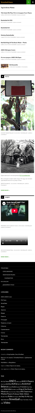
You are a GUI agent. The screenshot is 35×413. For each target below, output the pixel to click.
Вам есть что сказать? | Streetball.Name (12, 357)
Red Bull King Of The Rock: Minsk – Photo (14, 42)
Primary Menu (33, 2)
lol (32, 389)
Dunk (10, 387)
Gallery (2, 15)
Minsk (3, 391)
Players (10, 394)
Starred (6, 399)
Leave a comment (21, 15)
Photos (4, 394)
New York (11, 391)
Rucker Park (4, 396)
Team (21, 399)
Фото (7, 76)
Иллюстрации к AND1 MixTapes (11, 57)
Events (18, 387)
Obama (18, 391)
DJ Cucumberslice (25, 175)
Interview (8, 389)
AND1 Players (27, 381)
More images (5, 190)
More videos (5, 256)
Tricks (30, 399)
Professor (16, 394)
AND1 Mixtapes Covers (8, 50)
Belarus (4, 386)
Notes (14, 391)
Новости (3, 316)
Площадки (4, 319)
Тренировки (4, 268)
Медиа (3, 313)
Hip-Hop (29, 387)
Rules (10, 396)
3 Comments (24, 67)
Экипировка (4, 342)
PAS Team (3, 300)
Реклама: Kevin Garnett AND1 (9, 225)
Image (2, 37)
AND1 (12, 380)
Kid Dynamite (13, 65)
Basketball (26, 384)
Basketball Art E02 (6, 20)
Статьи (3, 332)
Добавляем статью (8, 285)
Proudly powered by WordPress (8, 410)
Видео (7, 197)
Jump (17, 389)
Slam (2, 399)
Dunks (14, 387)
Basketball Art (5, 28)
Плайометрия (8, 278)
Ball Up (20, 384)
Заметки (3, 310)
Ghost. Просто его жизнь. (13, 365)
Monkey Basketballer (7, 35)
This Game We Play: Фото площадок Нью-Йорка (16, 13)
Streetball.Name (7, 2)
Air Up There (5, 381)
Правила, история (6, 323)
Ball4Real (9, 384)
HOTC (2, 389)
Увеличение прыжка (9, 274)
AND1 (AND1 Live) (6, 297)
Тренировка (4, 336)
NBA (7, 391)
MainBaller (14, 15)
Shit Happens (16, 396)
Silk (20, 396)
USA (2, 403)
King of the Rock (25, 389)
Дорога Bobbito (5, 183)
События (3, 326)
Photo (30, 391)
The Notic (26, 399)
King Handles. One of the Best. (15, 354)
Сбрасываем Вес (8, 271)
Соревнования (5, 329)
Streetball (14, 399)
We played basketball (7, 250)
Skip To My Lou (27, 396)
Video (7, 402)
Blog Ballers (4, 281)
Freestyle (23, 387)
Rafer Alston (24, 394)
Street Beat (4, 303)
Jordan (14, 389)
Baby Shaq (3, 384)
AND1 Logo (18, 381)
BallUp (14, 384)
